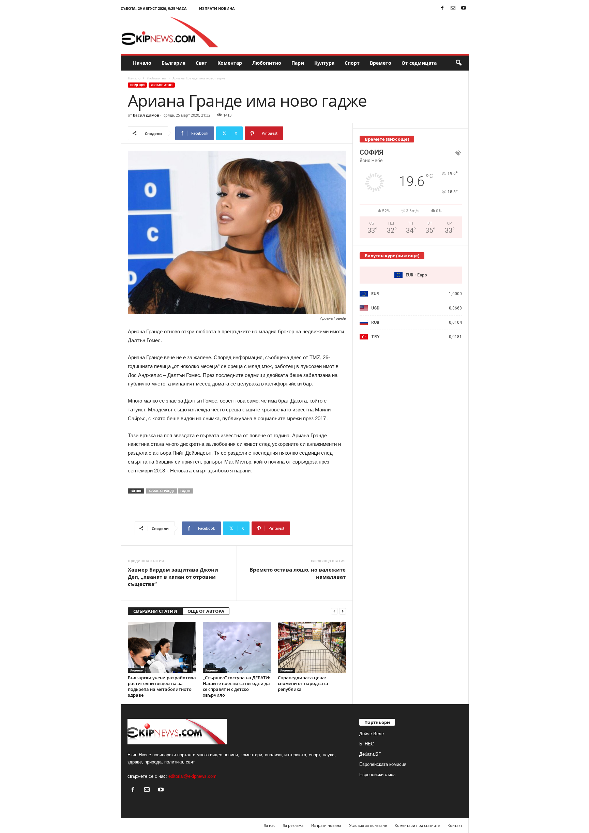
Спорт (352, 63)
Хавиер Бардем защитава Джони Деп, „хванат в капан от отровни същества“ (173, 576)
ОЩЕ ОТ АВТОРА (205, 611)
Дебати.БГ (370, 754)
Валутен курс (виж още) (392, 256)
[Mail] (453, 8)
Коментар (229, 63)
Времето (380, 63)
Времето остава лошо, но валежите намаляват (298, 573)
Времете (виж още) (387, 139)
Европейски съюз (377, 774)
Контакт (455, 825)
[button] (458, 63)
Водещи (137, 85)
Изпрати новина (217, 8)
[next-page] (342, 611)
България (173, 63)
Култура (324, 63)
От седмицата (419, 63)
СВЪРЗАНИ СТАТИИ (155, 611)
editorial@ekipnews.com (192, 776)
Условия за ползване (368, 825)
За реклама (293, 825)
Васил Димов (146, 115)
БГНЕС (366, 743)
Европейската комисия (382, 764)
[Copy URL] (306, 133)
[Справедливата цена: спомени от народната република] (312, 647)
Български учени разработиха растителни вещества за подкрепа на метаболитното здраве (162, 686)
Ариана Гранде (162, 491)
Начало (142, 63)
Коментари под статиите (417, 825)
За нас (269, 825)
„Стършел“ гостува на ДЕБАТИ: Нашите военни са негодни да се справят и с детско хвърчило (236, 686)
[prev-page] (334, 611)
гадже (185, 491)
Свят (201, 63)
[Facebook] (442, 8)
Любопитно (266, 63)
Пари (297, 63)
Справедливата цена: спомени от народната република (303, 683)
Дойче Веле (371, 733)
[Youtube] (463, 8)
